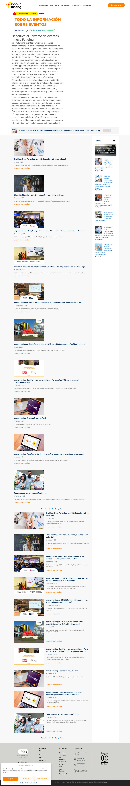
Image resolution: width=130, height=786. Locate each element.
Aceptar (10, 779)
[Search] (114, 140)
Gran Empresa (61, 770)
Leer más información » (22, 168)
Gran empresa (65, 5)
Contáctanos (87, 5)
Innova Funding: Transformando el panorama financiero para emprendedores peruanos (49, 454)
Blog (40, 758)
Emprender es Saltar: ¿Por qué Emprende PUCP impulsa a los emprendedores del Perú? (49, 231)
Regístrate (42, 761)
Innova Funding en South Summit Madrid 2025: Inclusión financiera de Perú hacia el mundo (50, 344)
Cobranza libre (61, 765)
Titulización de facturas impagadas (61, 759)
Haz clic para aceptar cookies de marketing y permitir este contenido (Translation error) (105, 150)
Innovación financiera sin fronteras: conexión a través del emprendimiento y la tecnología (50, 267)
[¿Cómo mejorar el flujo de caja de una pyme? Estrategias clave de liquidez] (98, 214)
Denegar (26, 779)
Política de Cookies (19, 783)
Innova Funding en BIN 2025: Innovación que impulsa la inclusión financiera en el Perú (48, 302)
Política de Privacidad (31, 783)
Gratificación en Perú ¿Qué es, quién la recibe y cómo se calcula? (40, 159)
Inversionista (61, 774)
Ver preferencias (42, 779)
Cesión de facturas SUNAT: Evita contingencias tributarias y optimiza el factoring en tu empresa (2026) (103, 182)
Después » (59, 509)
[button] (20, 30)
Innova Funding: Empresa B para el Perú (30, 418)
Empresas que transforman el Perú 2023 (30, 493)
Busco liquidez (43, 5)
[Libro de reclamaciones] (77, 771)
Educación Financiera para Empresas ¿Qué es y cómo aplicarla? (39, 195)
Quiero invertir (54, 5)
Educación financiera (27, 13)
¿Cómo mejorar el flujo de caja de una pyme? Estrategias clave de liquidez (104, 216)
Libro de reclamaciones (83, 771)
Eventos (40, 13)
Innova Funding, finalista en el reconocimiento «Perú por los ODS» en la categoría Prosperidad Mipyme (46, 381)
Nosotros (42, 755)
